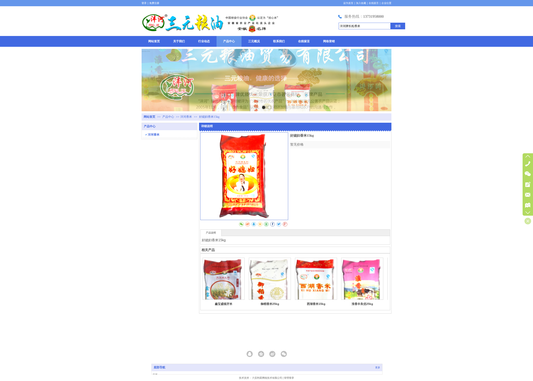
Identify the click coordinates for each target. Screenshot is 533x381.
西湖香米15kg (316, 304)
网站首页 (149, 116)
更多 (377, 367)
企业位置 (386, 3)
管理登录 (289, 377)
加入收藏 (361, 3)
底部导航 (159, 367)
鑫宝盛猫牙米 (223, 304)
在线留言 (374, 3)
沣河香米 (186, 116)
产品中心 (168, 116)
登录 (144, 3)
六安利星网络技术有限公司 (267, 377)
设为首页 (348, 3)
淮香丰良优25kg (362, 304)
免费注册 (154, 3)
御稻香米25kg (270, 304)
